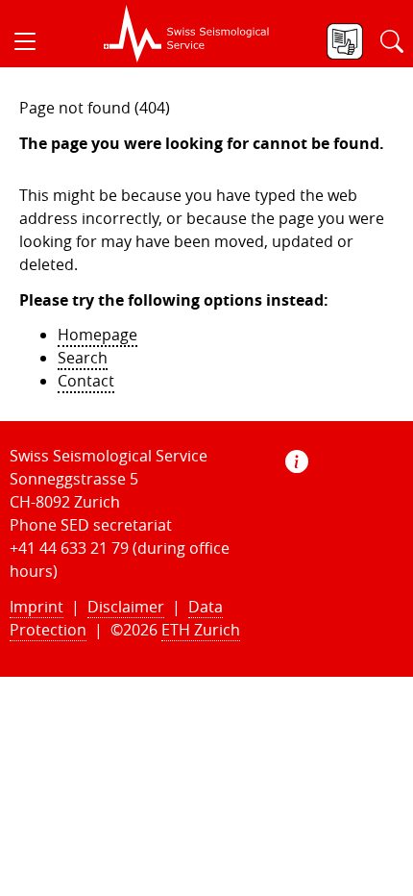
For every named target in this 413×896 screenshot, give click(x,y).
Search (83, 357)
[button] (33, 41)
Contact (86, 380)
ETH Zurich (200, 629)
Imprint (36, 606)
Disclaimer (125, 606)
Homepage (97, 334)
